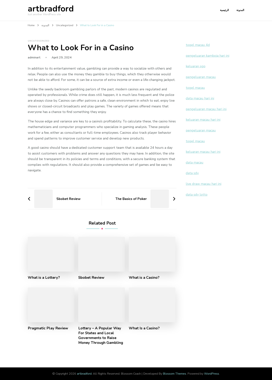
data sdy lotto (196, 194)
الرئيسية (224, 10)
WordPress (211, 374)
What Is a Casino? (144, 328)
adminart (34, 57)
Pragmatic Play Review (48, 328)
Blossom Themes (174, 374)
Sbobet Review (91, 277)
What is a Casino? (144, 277)
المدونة (240, 10)
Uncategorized (38, 40)
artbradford (51, 8)
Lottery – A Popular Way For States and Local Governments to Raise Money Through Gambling (100, 335)
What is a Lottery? (44, 277)
